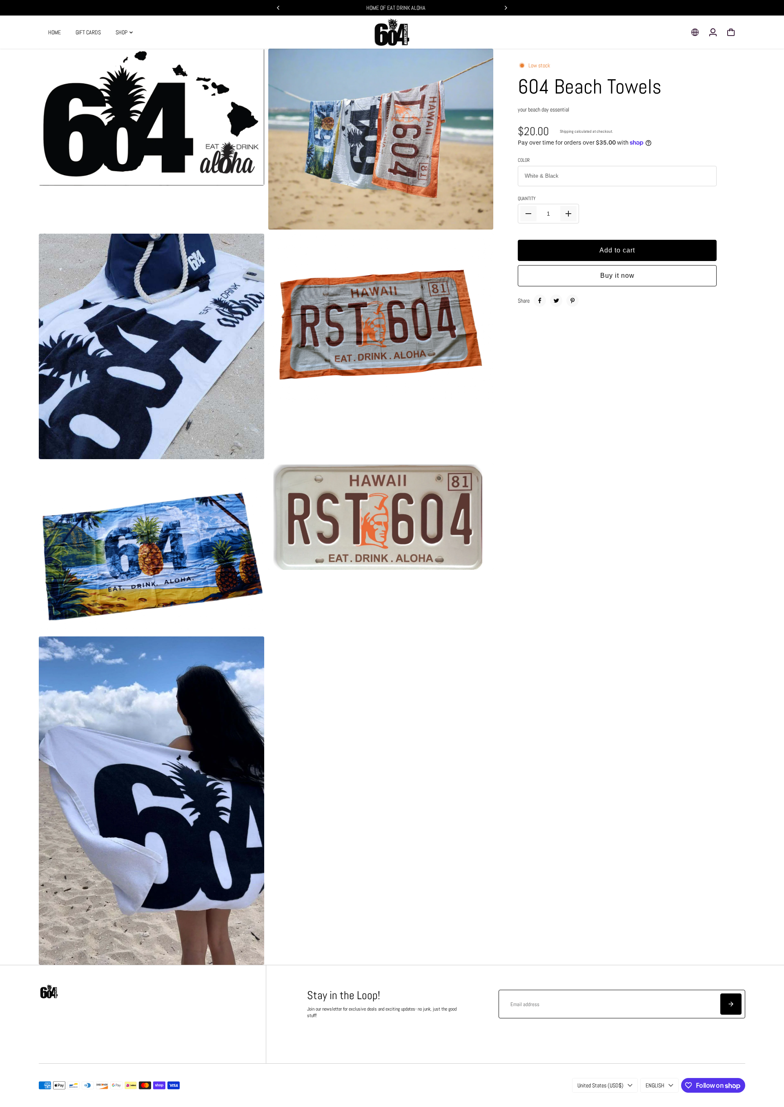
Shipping (567, 131)
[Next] (505, 8)
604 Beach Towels (590, 86)
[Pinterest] (572, 301)
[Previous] (278, 8)
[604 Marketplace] (392, 32)
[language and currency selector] (695, 32)
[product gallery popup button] (478, 221)
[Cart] (731, 32)
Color (524, 160)
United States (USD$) (600, 1085)
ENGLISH (655, 1085)
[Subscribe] (731, 1004)
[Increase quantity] (568, 213)
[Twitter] (556, 301)
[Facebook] (540, 301)
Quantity (527, 199)
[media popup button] (249, 176)
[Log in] (713, 32)
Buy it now (617, 275)
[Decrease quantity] (528, 213)
